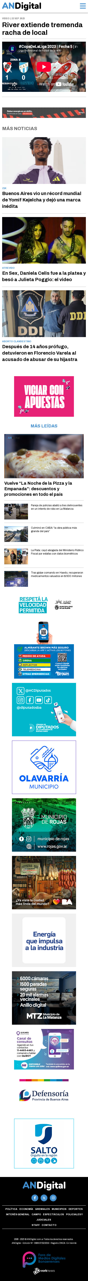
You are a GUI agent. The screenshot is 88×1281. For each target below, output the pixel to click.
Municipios (59, 1209)
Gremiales (42, 1209)
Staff (36, 1225)
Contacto (49, 1225)
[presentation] (10, 71)
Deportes (76, 1209)
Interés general (17, 1214)
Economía (26, 1209)
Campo (36, 1214)
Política (11, 1209)
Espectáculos (53, 1214)
